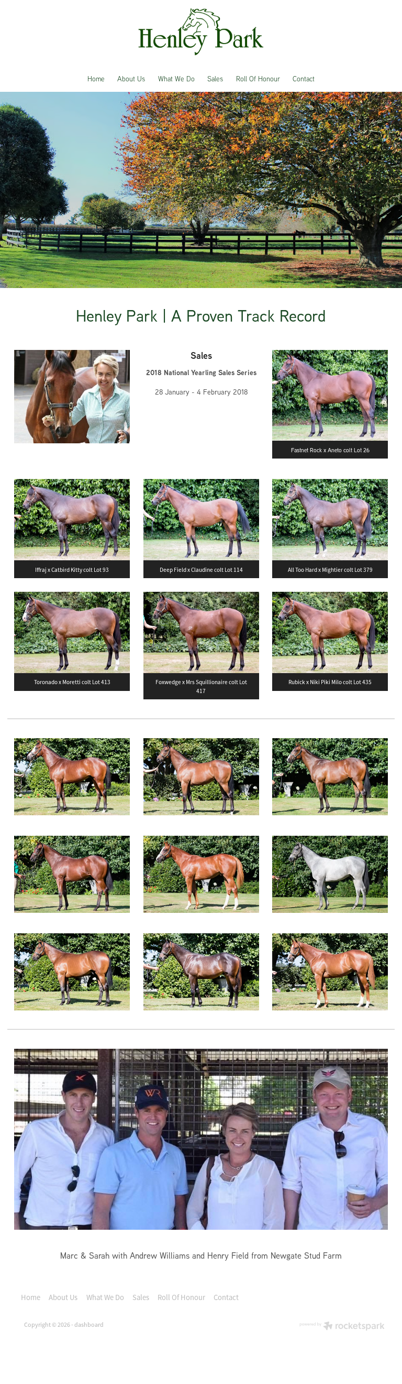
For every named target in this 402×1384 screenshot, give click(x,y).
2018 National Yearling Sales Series (201, 372)
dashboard (89, 1325)
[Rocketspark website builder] (342, 1327)
